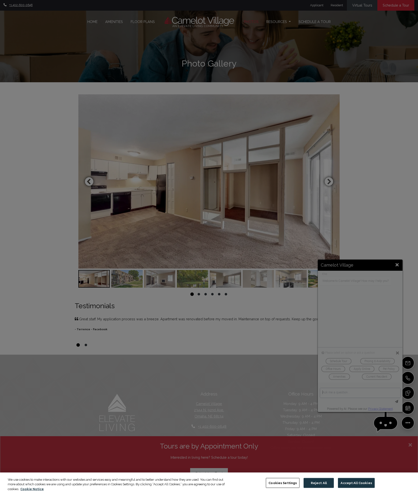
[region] (209, 483)
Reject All (319, 483)
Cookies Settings (283, 483)
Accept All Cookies (356, 483)
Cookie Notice (32, 489)
